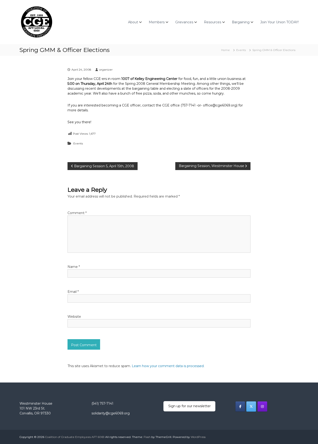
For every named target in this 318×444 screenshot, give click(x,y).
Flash (147, 437)
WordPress (198, 437)
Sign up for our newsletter (189, 406)
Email (73, 292)
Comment (77, 213)
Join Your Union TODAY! (279, 22)
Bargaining (241, 22)
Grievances (184, 22)
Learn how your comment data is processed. (168, 366)
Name (74, 267)
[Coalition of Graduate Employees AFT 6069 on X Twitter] (251, 406)
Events (241, 50)
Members (157, 22)
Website (74, 316)
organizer (106, 69)
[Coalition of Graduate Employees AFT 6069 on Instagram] (262, 406)
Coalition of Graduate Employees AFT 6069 (75, 437)
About (133, 22)
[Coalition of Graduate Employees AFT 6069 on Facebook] (240, 406)
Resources (212, 22)
